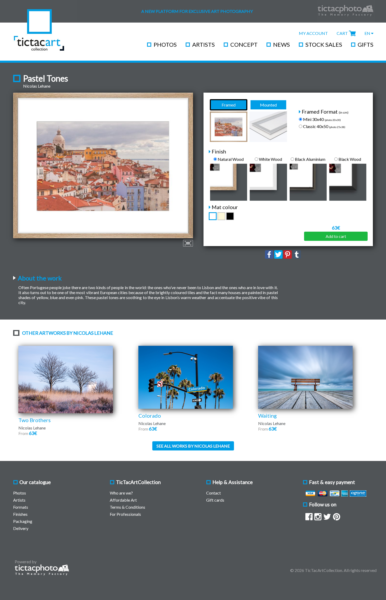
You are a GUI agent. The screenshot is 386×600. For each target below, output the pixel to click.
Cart (342, 33)
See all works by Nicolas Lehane (193, 445)
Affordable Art (123, 499)
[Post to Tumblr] (297, 256)
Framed (229, 104)
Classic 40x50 (323, 126)
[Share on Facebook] (269, 256)
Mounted (268, 104)
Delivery (20, 528)
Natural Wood (230, 159)
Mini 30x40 (321, 119)
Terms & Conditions (127, 507)
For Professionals (125, 514)
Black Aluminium (309, 159)
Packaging (22, 521)
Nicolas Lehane (36, 85)
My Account (313, 33)
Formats (20, 507)
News (281, 44)
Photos (165, 44)
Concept (244, 44)
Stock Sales (323, 44)
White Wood (270, 159)
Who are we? (121, 492)
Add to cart (336, 236)
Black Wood (349, 159)
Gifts (365, 44)
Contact (213, 492)
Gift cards (215, 499)
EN (367, 33)
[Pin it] (287, 256)
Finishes (20, 514)
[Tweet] (278, 256)
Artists (203, 44)
